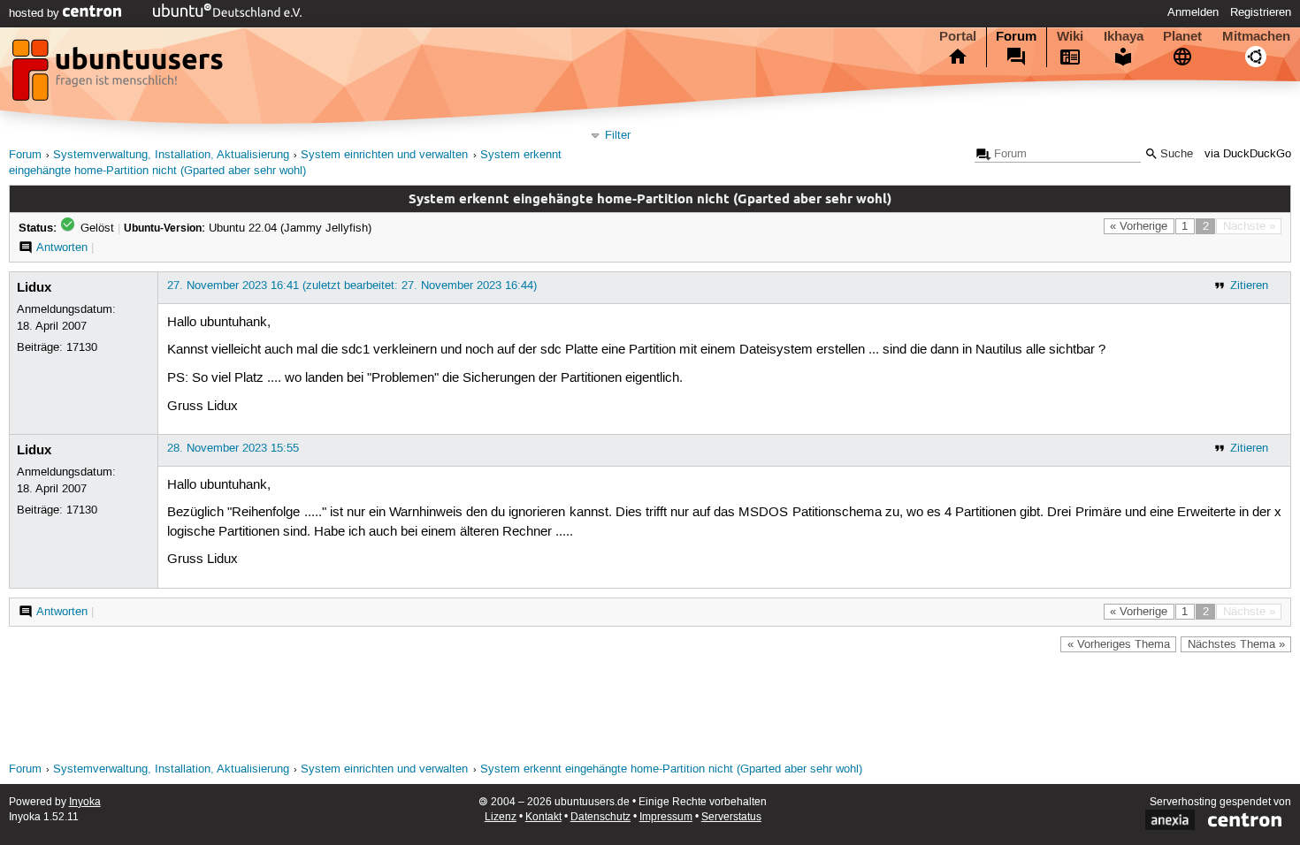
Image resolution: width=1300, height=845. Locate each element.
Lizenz (500, 817)
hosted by (36, 13)
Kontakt (543, 817)
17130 (81, 347)
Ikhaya (1123, 36)
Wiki (1070, 36)
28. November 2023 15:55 (233, 448)
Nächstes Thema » (1236, 644)
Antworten (62, 247)
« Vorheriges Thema (1118, 644)
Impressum (665, 817)
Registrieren (1260, 12)
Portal (957, 36)
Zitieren (1249, 285)
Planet (1182, 36)
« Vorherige (1138, 226)
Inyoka (85, 802)
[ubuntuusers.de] (119, 75)
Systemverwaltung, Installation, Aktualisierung (171, 155)
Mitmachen (1256, 36)
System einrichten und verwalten (384, 155)
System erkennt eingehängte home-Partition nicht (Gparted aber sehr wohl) (671, 769)
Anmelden (1193, 12)
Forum (1016, 36)
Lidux (34, 287)
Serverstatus (731, 817)
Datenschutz (600, 817)
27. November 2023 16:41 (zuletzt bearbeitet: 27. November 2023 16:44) (352, 285)
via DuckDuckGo (1247, 154)
